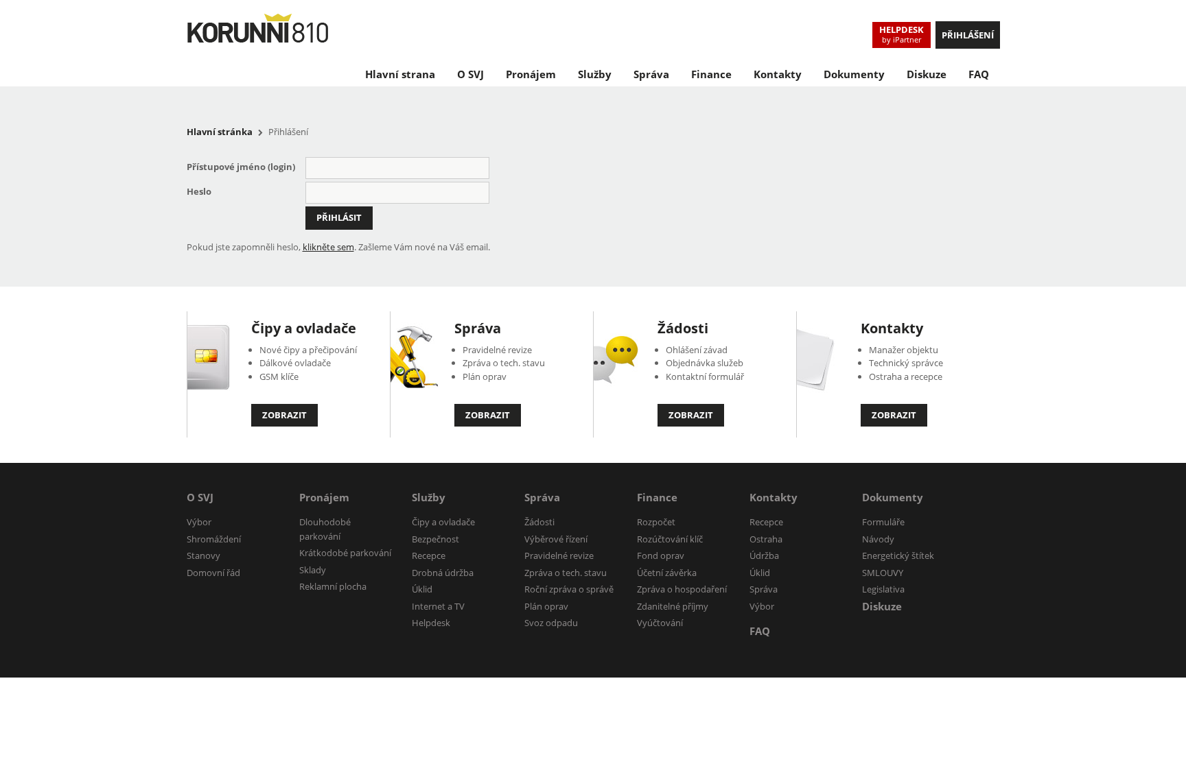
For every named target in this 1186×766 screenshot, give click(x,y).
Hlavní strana (400, 74)
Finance (711, 74)
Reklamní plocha (333, 586)
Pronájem (531, 74)
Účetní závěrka (667, 572)
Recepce (428, 555)
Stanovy (203, 555)
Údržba (764, 555)
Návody (878, 539)
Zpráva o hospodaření (682, 589)
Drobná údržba (443, 572)
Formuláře (883, 522)
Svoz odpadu (551, 623)
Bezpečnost (435, 539)
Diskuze (926, 74)
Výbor (199, 522)
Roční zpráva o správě (569, 589)
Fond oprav (660, 555)
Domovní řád (213, 572)
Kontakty (778, 74)
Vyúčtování (660, 623)
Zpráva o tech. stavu (565, 572)
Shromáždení (214, 539)
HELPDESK (901, 34)
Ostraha (765, 539)
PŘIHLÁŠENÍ (968, 35)
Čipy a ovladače (303, 327)
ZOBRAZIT (284, 415)
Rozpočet (656, 522)
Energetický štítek (898, 555)
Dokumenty (854, 74)
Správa (651, 74)
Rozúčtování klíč (670, 539)
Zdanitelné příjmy (672, 606)
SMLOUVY (882, 572)
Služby (595, 74)
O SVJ (470, 74)
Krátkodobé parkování (345, 553)
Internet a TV (438, 606)
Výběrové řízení (556, 539)
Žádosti (683, 327)
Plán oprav (546, 606)
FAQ (978, 74)
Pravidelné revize (559, 555)
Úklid (422, 589)
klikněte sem (328, 247)
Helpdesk (431, 623)
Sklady (312, 570)
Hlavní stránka (220, 131)
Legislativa (883, 589)
